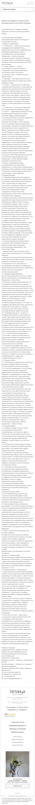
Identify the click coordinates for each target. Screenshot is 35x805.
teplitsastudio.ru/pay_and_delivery (12, 481)
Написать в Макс (17, 732)
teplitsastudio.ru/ (7, 77)
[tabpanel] (17, 350)
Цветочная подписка (17, 739)
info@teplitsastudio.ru (15, 678)
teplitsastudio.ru (13, 510)
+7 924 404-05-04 (17, 722)
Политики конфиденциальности (17, 796)
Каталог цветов (17, 736)
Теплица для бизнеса (17, 742)
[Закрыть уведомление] (34, 797)
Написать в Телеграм (17, 729)
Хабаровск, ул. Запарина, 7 (17, 710)
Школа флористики (17, 745)
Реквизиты (17, 793)
